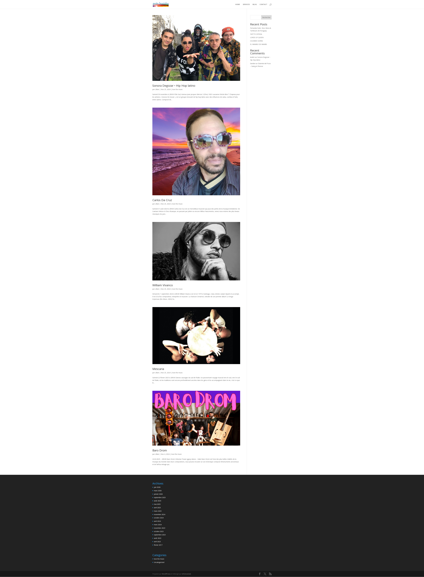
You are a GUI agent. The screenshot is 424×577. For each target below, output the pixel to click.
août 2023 (157, 538)
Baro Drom (159, 450)
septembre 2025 (160, 497)
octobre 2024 (159, 518)
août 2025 (157, 501)
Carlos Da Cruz (162, 200)
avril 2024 (157, 521)
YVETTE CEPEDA (256, 34)
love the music (177, 89)
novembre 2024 (159, 514)
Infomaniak (186, 574)
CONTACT (263, 4)
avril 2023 (157, 542)
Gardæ (252, 63)
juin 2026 (157, 487)
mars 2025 (158, 511)
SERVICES (246, 4)
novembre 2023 (159, 528)
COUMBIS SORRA (256, 41)
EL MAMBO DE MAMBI (258, 44)
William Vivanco (162, 285)
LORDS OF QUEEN (257, 37)
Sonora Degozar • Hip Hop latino (173, 86)
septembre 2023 (160, 535)
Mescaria (158, 369)
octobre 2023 (159, 531)
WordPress (166, 574)
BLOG (255, 4)
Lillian (157, 89)
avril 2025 (157, 508)
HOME (237, 4)
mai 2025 (157, 504)
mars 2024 (158, 525)
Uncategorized (159, 562)
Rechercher (266, 17)
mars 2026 (158, 491)
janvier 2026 (158, 494)
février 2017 (158, 545)
